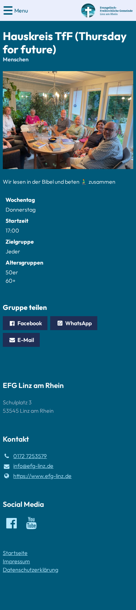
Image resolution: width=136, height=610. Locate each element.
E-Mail (25, 339)
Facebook (29, 323)
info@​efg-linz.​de (33, 465)
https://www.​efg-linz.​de (42, 475)
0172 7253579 (30, 455)
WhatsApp (78, 323)
